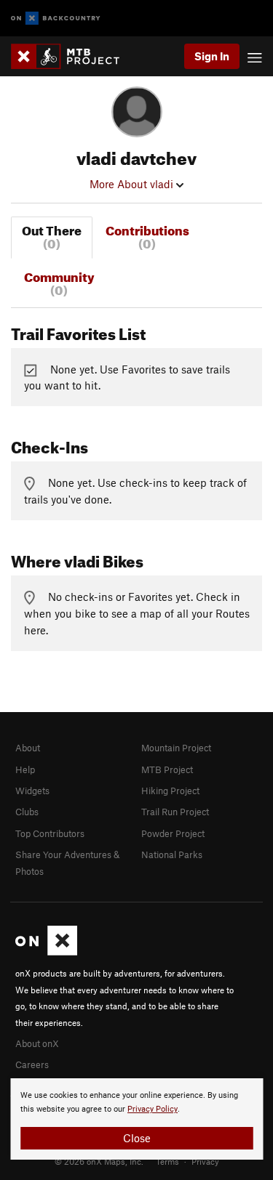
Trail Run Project (175, 811)
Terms (167, 1161)
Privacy (205, 1161)
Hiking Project (170, 790)
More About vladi (133, 183)
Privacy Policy (152, 1109)
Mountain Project (176, 747)
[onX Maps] (46, 952)
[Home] (72, 56)
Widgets (32, 790)
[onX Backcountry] (55, 18)
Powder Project (173, 833)
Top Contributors (49, 833)
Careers (32, 1064)
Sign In (211, 55)
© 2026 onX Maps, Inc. (99, 1161)
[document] (136, 1118)
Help (25, 769)
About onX (37, 1043)
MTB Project (167, 769)
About (27, 747)
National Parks (171, 854)
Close (137, 1137)
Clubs (27, 811)
